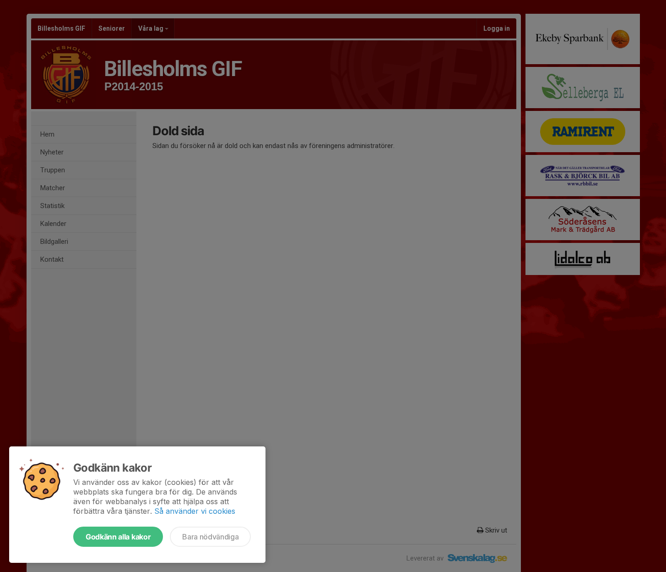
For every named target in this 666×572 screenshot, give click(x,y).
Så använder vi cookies (194, 511)
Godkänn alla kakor (118, 536)
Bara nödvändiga (210, 536)
